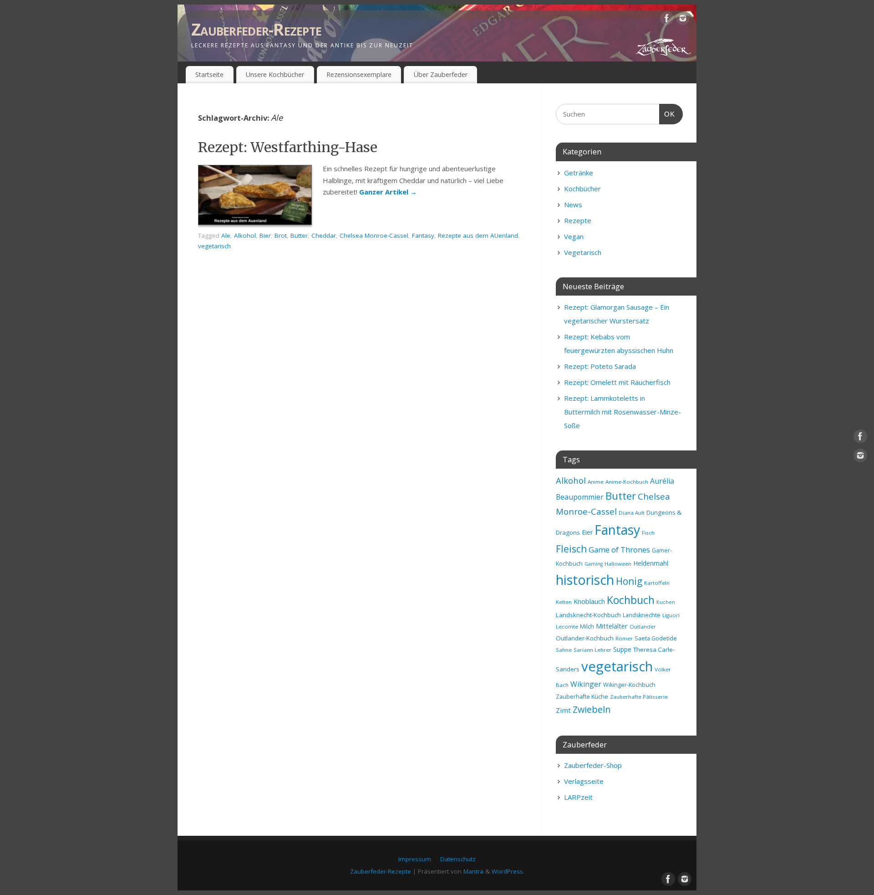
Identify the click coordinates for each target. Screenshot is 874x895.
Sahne (564, 649)
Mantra (473, 871)
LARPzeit (578, 797)
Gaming (593, 564)
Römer (624, 638)
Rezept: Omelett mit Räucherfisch (617, 382)
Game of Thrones (619, 549)
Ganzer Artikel (388, 191)
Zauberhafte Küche (582, 697)
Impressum (414, 859)
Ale (225, 235)
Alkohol (245, 235)
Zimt (563, 710)
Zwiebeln (592, 709)
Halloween (618, 563)
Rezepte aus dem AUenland (478, 235)
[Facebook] (667, 20)
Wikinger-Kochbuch (629, 685)
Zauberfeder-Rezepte (256, 29)
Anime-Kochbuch (626, 481)
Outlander (643, 626)
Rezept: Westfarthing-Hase (287, 147)
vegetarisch (214, 246)
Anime (596, 481)
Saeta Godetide (656, 638)
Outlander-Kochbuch (585, 638)
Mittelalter (612, 625)
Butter (299, 235)
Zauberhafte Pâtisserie (639, 696)
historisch (585, 579)
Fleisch (571, 548)
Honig (629, 581)
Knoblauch (589, 601)
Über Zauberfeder (440, 74)
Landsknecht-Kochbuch (588, 615)
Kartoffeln (657, 582)
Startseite (209, 74)
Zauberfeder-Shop (593, 765)
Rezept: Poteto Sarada (600, 366)
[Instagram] (683, 20)
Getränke (578, 172)
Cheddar (323, 235)
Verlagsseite (584, 781)
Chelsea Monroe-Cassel (374, 235)
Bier (265, 235)
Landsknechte (642, 615)
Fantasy (423, 235)
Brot (280, 235)
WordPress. (508, 871)
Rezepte (577, 220)
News (573, 204)
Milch (587, 626)
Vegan (574, 236)
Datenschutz (458, 859)
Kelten (564, 601)
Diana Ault (632, 512)
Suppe (622, 649)
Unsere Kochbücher (275, 74)
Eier (587, 532)
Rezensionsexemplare (358, 74)
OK (667, 114)
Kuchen (665, 602)
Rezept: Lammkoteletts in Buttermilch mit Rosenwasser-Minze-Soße (622, 412)
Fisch (648, 532)
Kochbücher (582, 188)
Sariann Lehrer (592, 649)
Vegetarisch (582, 252)
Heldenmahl (650, 563)
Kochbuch (631, 600)
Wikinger (585, 684)
